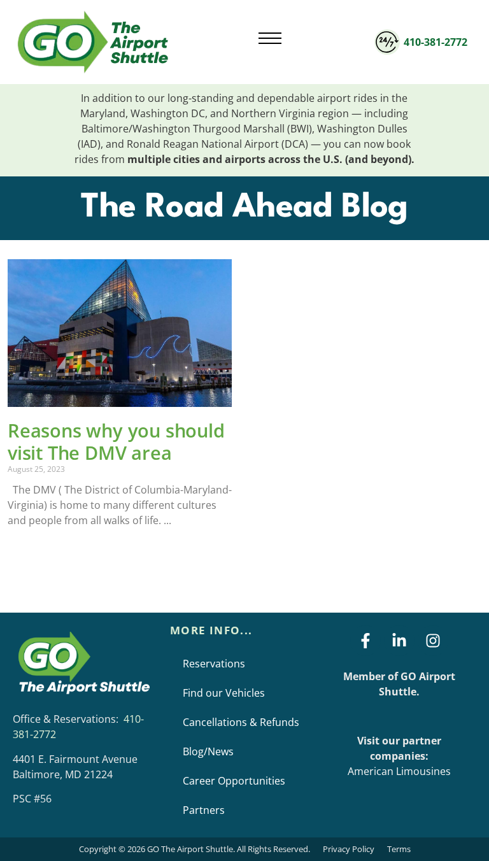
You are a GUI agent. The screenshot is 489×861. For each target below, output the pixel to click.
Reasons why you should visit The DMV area (116, 442)
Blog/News (208, 751)
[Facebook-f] (365, 640)
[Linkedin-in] (399, 640)
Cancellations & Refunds (241, 722)
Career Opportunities (234, 781)
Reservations (214, 664)
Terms (399, 849)
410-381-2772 (435, 42)
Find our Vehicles (224, 693)
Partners (204, 810)
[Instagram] (433, 640)
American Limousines (399, 771)
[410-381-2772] (387, 42)
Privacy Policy (348, 849)
